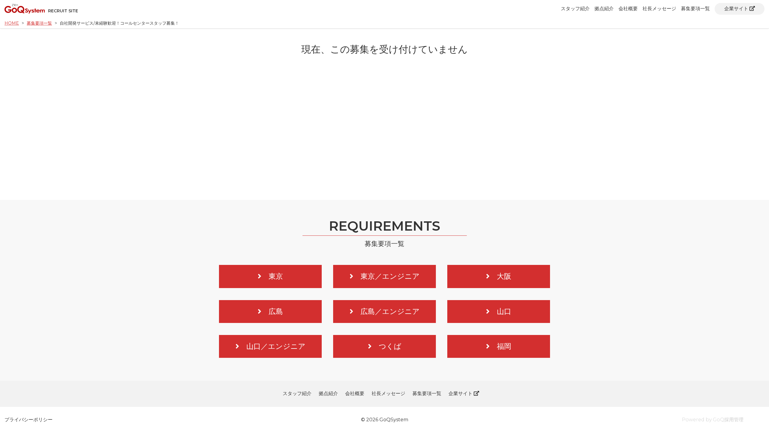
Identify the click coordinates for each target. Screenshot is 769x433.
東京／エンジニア (390, 276)
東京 (276, 276)
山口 (504, 311)
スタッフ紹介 (575, 8)
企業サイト (736, 8)
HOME (12, 23)
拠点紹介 (604, 8)
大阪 (504, 276)
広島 (276, 311)
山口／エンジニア (275, 346)
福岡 (504, 346)
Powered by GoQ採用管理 (712, 419)
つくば (390, 346)
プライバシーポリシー (29, 419)
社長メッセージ (659, 8)
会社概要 (628, 8)
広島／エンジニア (390, 311)
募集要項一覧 (695, 8)
